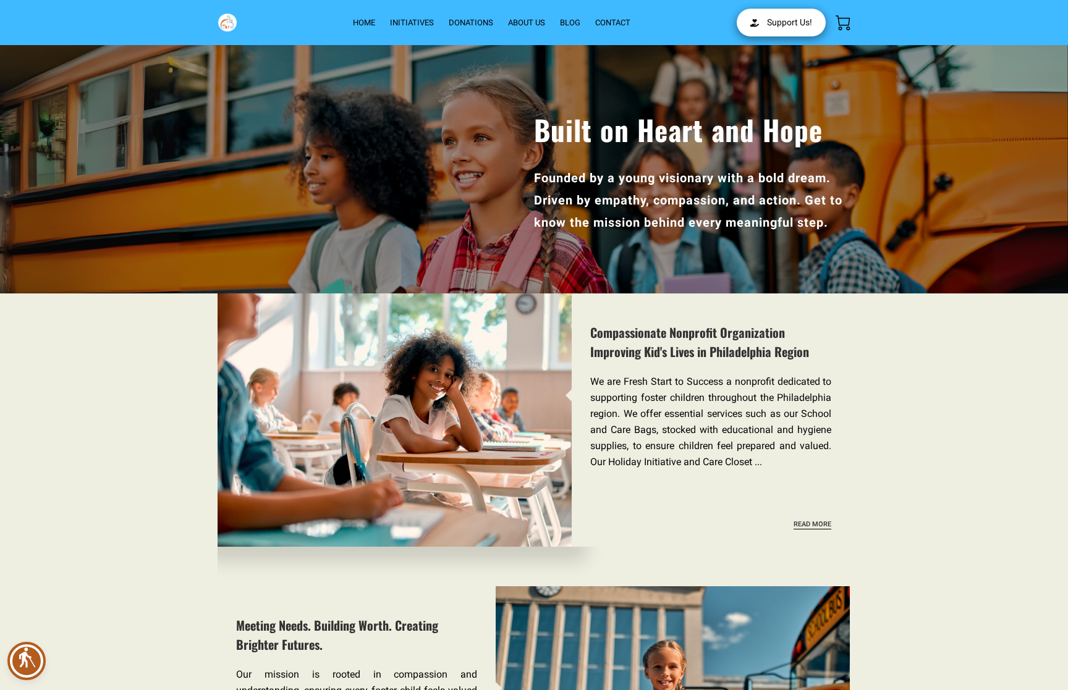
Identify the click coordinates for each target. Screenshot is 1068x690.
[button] (26, 661)
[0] (843, 22)
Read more (812, 524)
